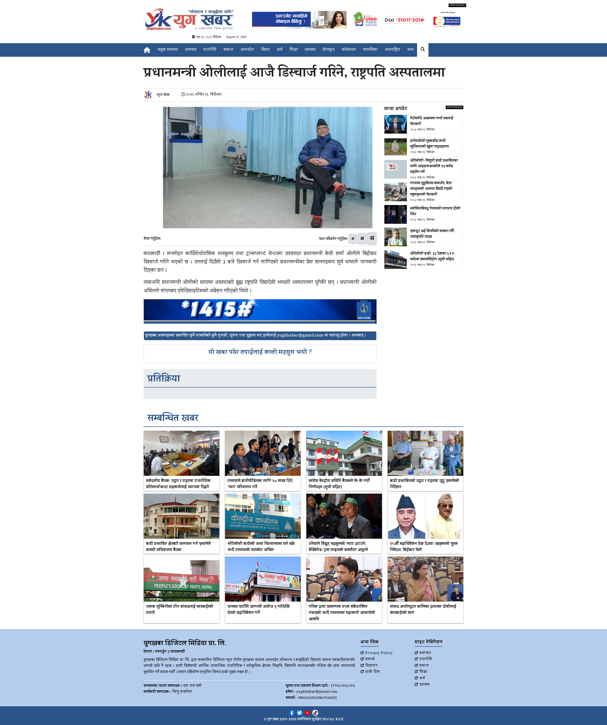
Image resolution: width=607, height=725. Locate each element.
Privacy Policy (379, 653)
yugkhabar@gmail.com (316, 692)
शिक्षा (294, 50)
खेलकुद (329, 50)
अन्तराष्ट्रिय (392, 50)
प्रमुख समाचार (168, 50)
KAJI (339, 720)
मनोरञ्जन (349, 50)
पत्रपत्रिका (370, 50)
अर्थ (279, 50)
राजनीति (209, 50)
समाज (228, 50)
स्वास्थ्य (310, 50)
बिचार (265, 50)
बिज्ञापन (371, 666)
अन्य (410, 50)
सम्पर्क (370, 659)
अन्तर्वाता (247, 50)
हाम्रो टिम (372, 672)
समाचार (190, 50)
